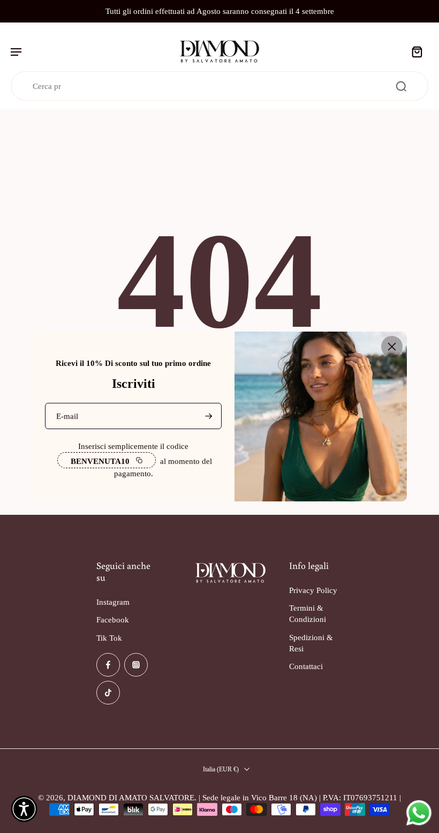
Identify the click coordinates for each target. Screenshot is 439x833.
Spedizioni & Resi (311, 642)
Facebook (112, 619)
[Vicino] (392, 346)
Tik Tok (109, 637)
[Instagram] (136, 665)
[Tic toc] (108, 692)
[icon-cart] (416, 51)
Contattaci (306, 666)
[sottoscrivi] (207, 416)
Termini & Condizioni (307, 613)
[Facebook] (108, 665)
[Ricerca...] (400, 86)
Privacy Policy (313, 590)
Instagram (113, 601)
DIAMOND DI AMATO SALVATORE (130, 797)
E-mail (67, 416)
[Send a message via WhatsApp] (419, 813)
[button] (24, 809)
